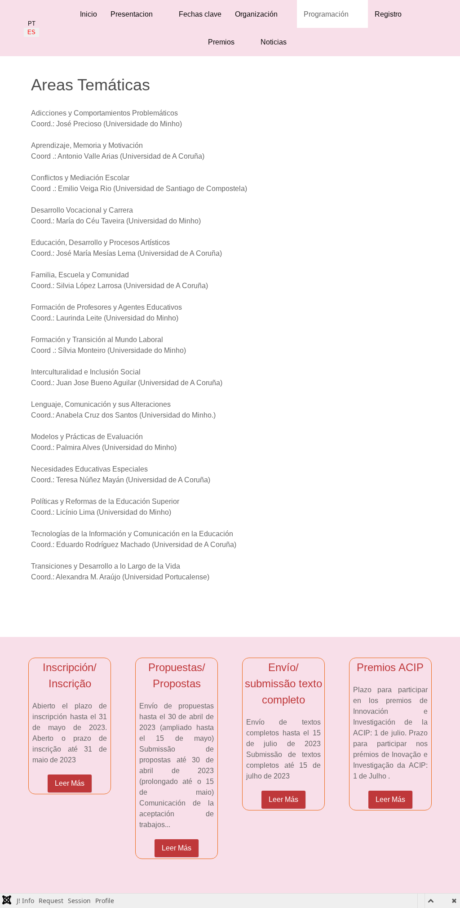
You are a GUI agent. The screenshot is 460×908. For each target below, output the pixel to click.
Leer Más (69, 783)
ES (31, 32)
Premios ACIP (390, 667)
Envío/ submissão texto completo (283, 683)
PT (31, 23)
